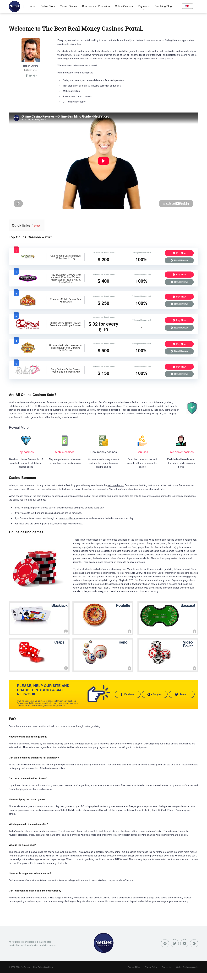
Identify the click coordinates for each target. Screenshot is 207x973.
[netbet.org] (14, 6)
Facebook (129, 694)
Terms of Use (134, 967)
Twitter (183, 694)
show (37, 225)
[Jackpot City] (28, 281)
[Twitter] (31, 77)
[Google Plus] (194, 943)
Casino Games (68, 6)
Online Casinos (124, 6)
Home (31, 6)
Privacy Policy (151, 967)
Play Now (180, 253)
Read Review (181, 260)
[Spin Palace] (28, 305)
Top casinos (26, 452)
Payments (143, 6)
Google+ (157, 694)
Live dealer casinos (181, 452)
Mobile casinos (64, 452)
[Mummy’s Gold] (28, 352)
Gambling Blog (163, 6)
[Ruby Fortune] (27, 375)
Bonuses (142, 452)
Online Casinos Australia (187, 967)
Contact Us (166, 967)
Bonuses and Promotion (96, 6)
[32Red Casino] (28, 328)
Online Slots (48, 6)
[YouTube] (184, 943)
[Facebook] (165, 943)
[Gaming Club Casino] (28, 259)
